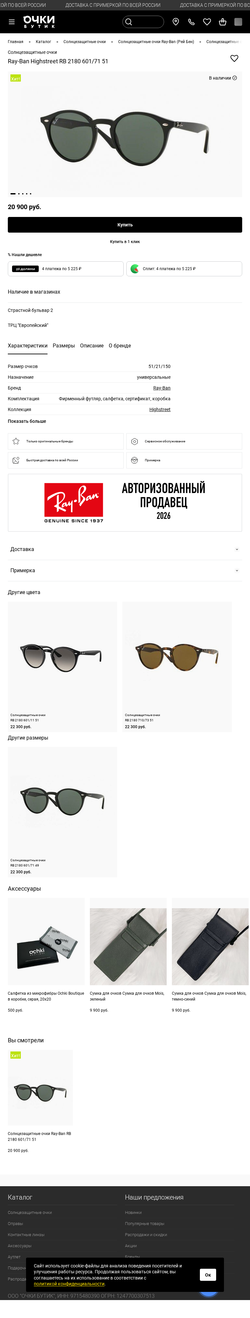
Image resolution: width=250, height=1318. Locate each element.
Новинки (133, 1212)
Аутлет (14, 1256)
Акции (131, 1245)
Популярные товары (144, 1223)
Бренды (132, 1256)
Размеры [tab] (64, 346)
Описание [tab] (92, 346)
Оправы (15, 1223)
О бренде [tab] (120, 346)
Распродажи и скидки (146, 1234)
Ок (208, 1275)
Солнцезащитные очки (30, 1212)
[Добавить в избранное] (234, 58)
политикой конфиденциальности (69, 1283)
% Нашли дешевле (25, 255)
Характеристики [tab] (28, 346)
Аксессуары (20, 1245)
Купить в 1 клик (125, 241)
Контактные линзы (26, 1234)
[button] (184, 268)
